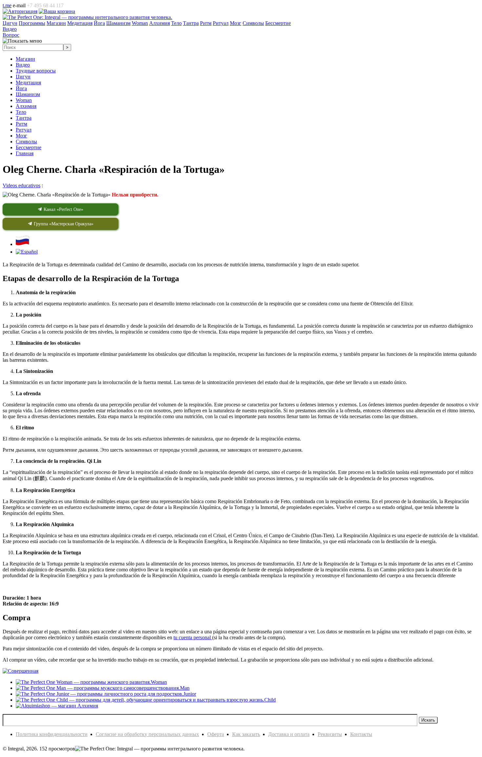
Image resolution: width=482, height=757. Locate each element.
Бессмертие (28, 147)
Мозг (21, 135)
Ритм (21, 124)
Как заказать (246, 734)
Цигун (23, 76)
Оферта (215, 734)
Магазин (25, 59)
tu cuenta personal (192, 637)
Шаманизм (28, 94)
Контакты (361, 734)
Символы (26, 141)
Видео (23, 65)
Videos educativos (21, 185)
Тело (21, 112)
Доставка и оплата (289, 734)
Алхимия (26, 106)
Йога (21, 88)
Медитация (28, 82)
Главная (24, 153)
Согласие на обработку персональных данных (147, 734)
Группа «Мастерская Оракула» (62, 223)
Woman (24, 100)
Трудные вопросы (36, 70)
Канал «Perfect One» (62, 209)
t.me (7, 5)
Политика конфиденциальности (52, 734)
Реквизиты (330, 734)
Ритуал (23, 130)
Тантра (23, 118)
